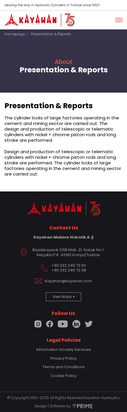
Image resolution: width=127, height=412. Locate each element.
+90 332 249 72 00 (68, 265)
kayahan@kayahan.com (68, 281)
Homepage (14, 33)
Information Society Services (63, 349)
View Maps (62, 296)
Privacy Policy (63, 358)
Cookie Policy (63, 375)
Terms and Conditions (64, 367)
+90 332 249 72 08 (68, 270)
